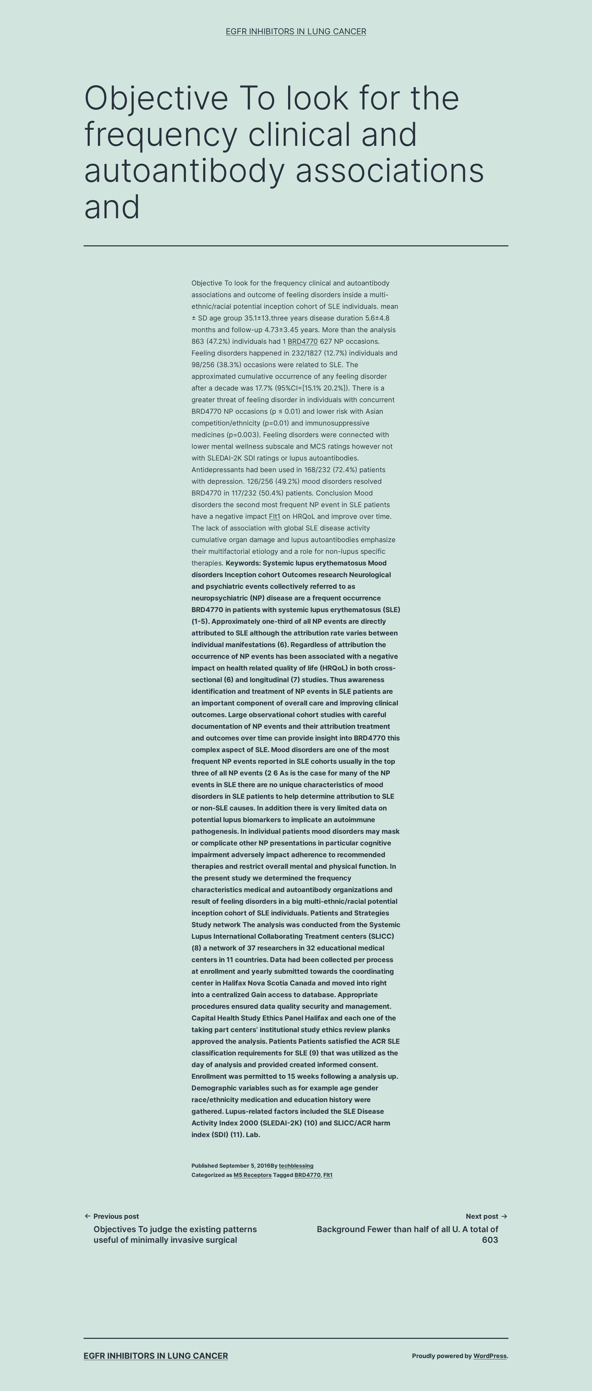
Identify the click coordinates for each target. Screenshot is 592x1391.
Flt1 (274, 516)
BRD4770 (303, 341)
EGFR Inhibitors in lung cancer (296, 31)
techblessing (296, 1165)
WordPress (490, 1355)
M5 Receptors (253, 1174)
